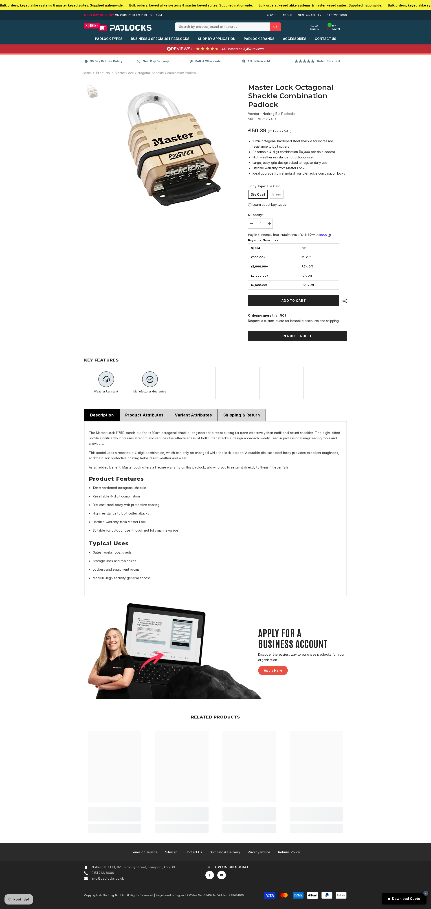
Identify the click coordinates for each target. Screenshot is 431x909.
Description (102, 415)
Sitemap (171, 852)
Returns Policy (289, 852)
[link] (114, 814)
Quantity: (255, 215)
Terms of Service (144, 852)
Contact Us (193, 852)
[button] (297, 204)
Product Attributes (144, 415)
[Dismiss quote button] (425, 893)
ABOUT (288, 15)
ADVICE (272, 15)
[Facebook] (209, 875)
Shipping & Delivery (225, 852)
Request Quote (297, 336)
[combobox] (222, 26)
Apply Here (273, 670)
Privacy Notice (259, 852)
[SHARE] (343, 301)
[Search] (228, 26)
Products (103, 73)
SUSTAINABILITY (309, 15)
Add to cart (293, 300)
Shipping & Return (241, 415)
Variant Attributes (193, 415)
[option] (171, 147)
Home (86, 73)
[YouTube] (221, 875)
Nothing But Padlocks (279, 114)
